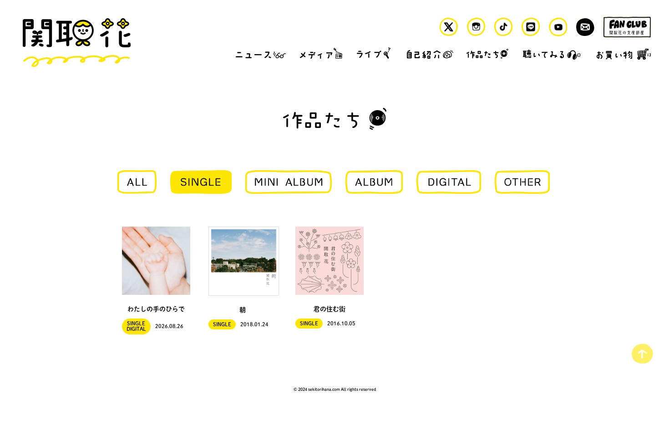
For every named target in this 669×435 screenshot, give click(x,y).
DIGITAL (136, 329)
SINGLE (136, 324)
